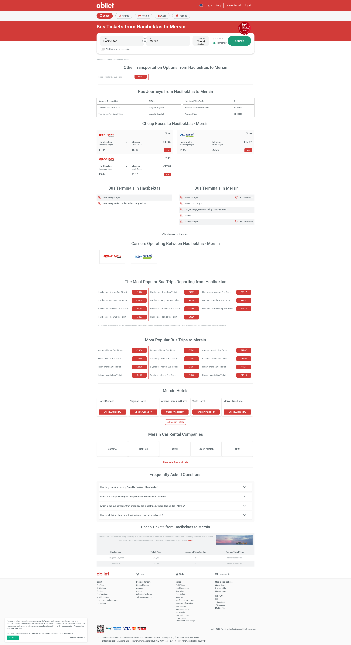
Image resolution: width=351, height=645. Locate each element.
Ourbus (139, 591)
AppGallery (221, 591)
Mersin (187, 215)
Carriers (100, 591)
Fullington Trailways (144, 594)
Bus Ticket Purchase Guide (107, 600)
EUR (209, 5)
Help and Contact (182, 615)
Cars (163, 15)
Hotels (145, 15)
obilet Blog (221, 608)
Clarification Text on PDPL (186, 600)
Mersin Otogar (191, 221)
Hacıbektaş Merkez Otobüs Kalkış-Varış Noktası (124, 203)
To (151, 38)
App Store (221, 585)
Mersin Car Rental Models (175, 462)
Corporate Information (184, 603)
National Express (142, 585)
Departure (201, 38)
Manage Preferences (77, 637)
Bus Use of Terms (182, 609)
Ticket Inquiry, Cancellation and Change (185, 619)
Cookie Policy (181, 606)
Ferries (183, 15)
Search (239, 41)
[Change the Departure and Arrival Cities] (144, 40)
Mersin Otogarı (191, 197)
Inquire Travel (233, 5)
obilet (190, 541)
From (106, 38)
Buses (105, 15)
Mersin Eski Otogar (193, 203)
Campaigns (101, 603)
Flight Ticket (180, 585)
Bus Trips (100, 585)
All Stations (101, 588)
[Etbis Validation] (100, 629)
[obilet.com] (112, 7)
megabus (140, 588)
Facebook (221, 602)
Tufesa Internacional (144, 597)
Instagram (221, 605)
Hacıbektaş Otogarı (111, 197)
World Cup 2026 (103, 597)
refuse (65, 626)
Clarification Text (15, 628)
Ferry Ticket (180, 594)
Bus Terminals (102, 594)
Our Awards (180, 612)
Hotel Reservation (182, 588)
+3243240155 (246, 197)
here (33, 633)
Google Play (222, 588)
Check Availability (112, 412)
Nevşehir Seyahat (156, 107)
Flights (125, 15)
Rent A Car (180, 591)
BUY (167, 150)
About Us (179, 597)
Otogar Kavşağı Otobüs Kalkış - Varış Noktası (205, 209)
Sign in (248, 5)
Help (218, 5)
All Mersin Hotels (175, 422)
